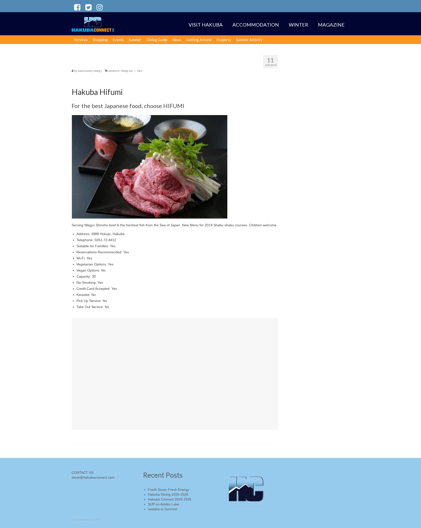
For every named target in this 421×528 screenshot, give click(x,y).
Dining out (127, 70)
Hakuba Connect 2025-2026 (169, 499)
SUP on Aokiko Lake (163, 504)
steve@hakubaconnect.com (93, 477)
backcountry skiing (89, 70)
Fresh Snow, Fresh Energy (168, 490)
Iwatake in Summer (163, 509)
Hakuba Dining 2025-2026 (168, 494)
